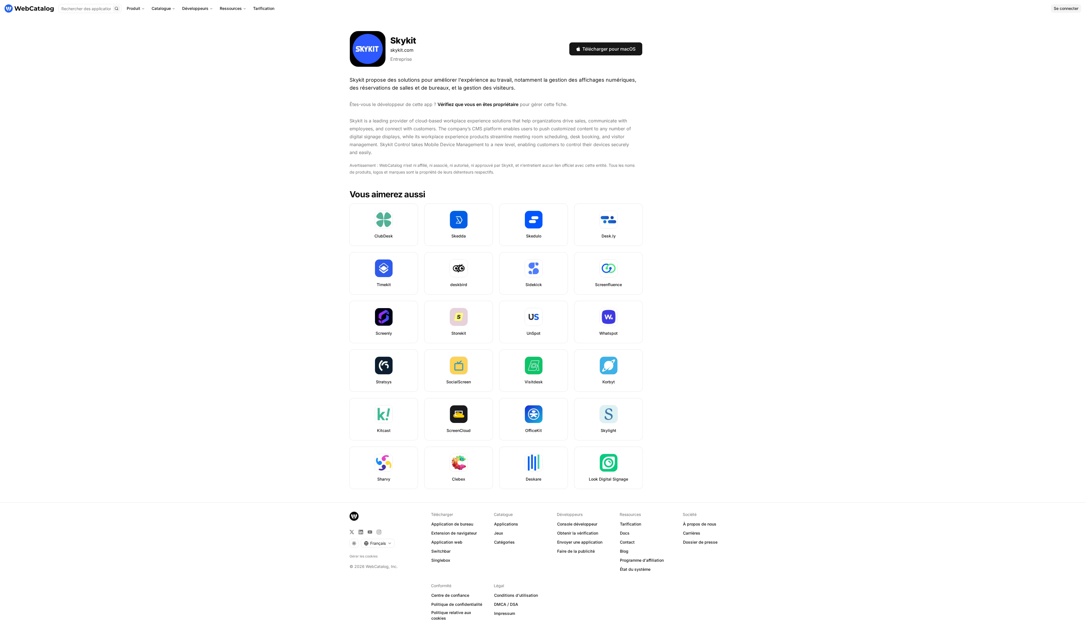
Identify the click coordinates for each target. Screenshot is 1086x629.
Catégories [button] (504, 542)
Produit (133, 8)
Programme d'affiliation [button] (642, 560)
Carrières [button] (691, 533)
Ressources (231, 8)
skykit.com (401, 50)
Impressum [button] (504, 613)
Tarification (263, 8)
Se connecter (1066, 8)
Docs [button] (625, 533)
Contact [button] (627, 542)
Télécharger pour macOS (608, 49)
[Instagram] (379, 532)
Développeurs (195, 8)
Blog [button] (624, 551)
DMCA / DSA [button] (506, 604)
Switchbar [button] (441, 551)
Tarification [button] (630, 524)
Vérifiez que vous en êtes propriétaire (478, 104)
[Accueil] (29, 8)
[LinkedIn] (361, 532)
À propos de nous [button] (699, 524)
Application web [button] (446, 542)
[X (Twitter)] (352, 532)
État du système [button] (635, 569)
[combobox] (378, 543)
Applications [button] (506, 524)
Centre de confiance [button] (450, 595)
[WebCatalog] (354, 516)
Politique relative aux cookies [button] (451, 615)
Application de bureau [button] (452, 524)
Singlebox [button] (440, 560)
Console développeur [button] (577, 524)
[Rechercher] (116, 8)
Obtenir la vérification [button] (577, 533)
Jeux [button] (498, 533)
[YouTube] (370, 532)
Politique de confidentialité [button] (456, 604)
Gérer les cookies (364, 556)
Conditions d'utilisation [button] (516, 595)
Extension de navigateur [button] (454, 533)
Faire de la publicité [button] (576, 551)
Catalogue (161, 8)
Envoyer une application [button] (579, 542)
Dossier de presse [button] (700, 542)
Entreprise (401, 59)
